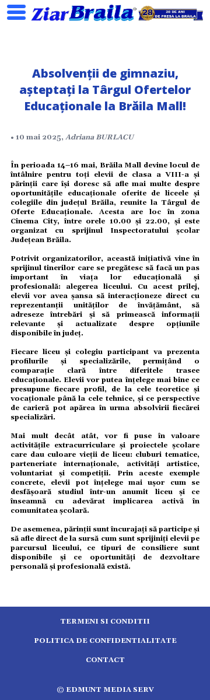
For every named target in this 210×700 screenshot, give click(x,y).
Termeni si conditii (105, 621)
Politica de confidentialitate (105, 640)
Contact (105, 660)
